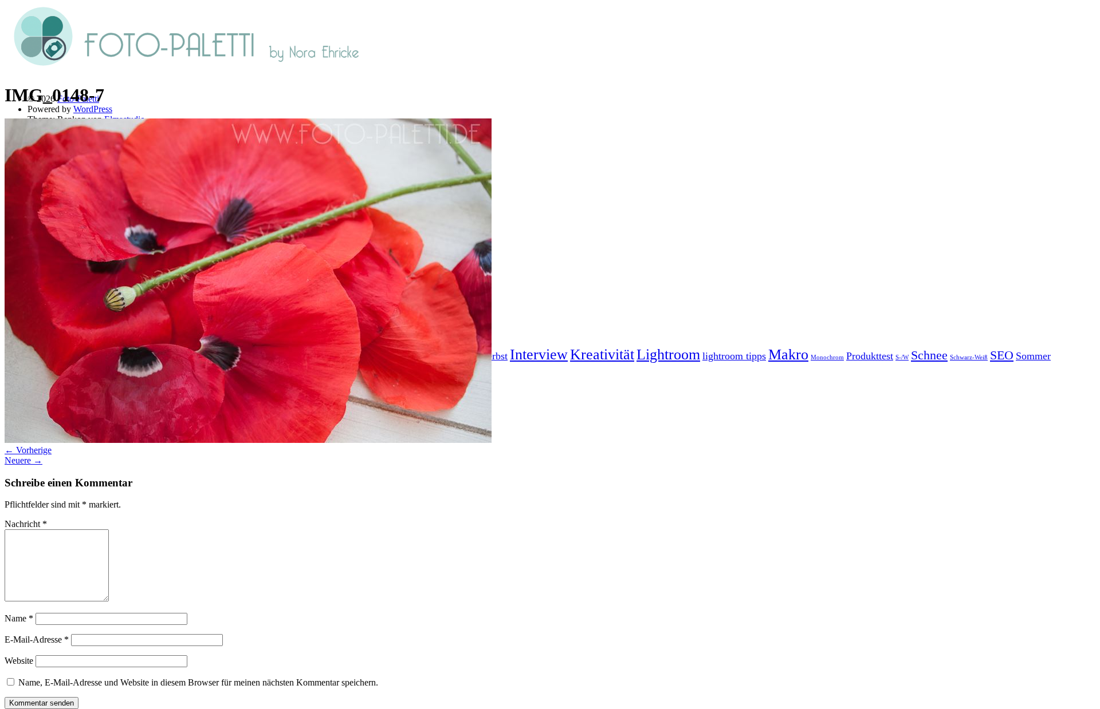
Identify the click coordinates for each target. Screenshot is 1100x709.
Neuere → (23, 460)
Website (19, 661)
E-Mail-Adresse (37, 639)
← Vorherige (28, 450)
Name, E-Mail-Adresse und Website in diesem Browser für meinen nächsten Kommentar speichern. (198, 682)
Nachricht (26, 524)
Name (19, 618)
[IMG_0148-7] (248, 440)
